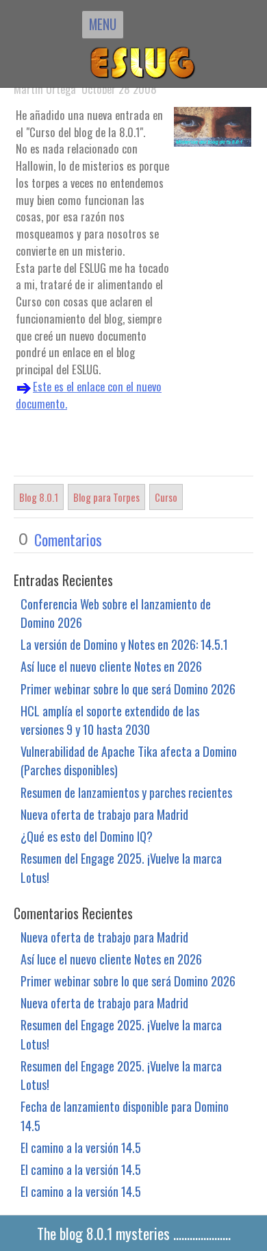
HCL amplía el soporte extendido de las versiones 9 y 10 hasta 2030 (110, 719)
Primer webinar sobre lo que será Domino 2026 (128, 688)
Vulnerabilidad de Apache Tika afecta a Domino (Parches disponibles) (129, 760)
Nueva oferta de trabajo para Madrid (104, 814)
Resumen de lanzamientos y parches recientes (126, 792)
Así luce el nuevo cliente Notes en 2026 (111, 666)
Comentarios (68, 539)
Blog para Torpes (106, 497)
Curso (166, 497)
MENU (102, 24)
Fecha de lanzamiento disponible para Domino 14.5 (125, 1115)
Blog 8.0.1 (38, 497)
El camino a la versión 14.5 (81, 1147)
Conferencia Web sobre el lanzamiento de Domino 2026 (116, 612)
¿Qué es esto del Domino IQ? (87, 836)
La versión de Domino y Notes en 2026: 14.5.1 (124, 644)
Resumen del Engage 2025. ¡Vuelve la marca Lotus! (121, 867)
